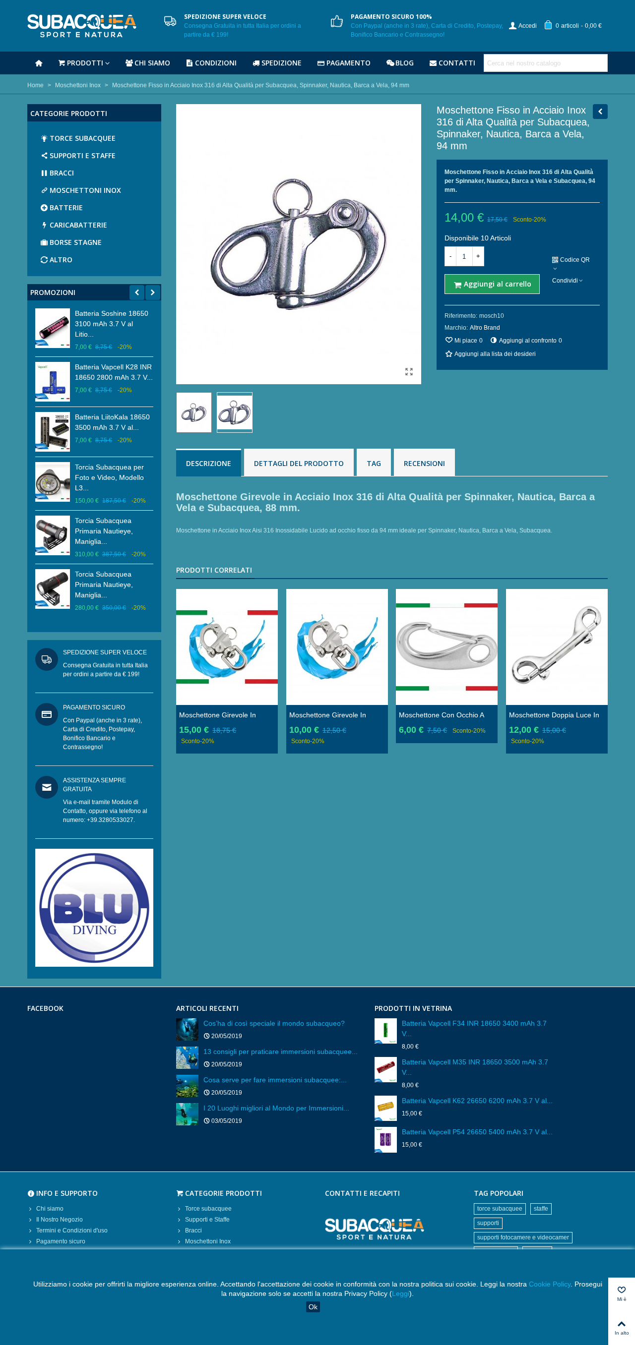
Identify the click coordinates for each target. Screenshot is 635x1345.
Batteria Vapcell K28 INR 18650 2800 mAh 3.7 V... (114, 372)
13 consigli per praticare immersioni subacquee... (280, 1051)
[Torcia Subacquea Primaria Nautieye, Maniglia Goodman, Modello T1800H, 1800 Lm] (52, 589)
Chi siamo (152, 62)
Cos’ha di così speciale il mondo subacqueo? (274, 1023)
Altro (61, 259)
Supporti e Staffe (83, 155)
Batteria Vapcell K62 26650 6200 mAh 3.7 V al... (477, 1101)
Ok (313, 1307)
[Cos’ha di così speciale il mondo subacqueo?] (187, 1029)
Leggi (400, 1293)
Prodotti (85, 62)
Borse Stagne (76, 242)
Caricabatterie (78, 225)
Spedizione (281, 62)
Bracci (62, 172)
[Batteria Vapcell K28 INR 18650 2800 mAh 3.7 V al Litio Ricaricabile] (52, 382)
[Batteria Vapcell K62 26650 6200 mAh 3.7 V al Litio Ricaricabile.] (386, 1108)
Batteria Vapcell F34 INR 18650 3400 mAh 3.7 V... (474, 1028)
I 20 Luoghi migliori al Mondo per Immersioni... (276, 1108)
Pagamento (348, 62)
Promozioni (52, 292)
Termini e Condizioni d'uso (72, 1230)
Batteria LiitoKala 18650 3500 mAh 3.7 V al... (112, 422)
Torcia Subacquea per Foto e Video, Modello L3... (109, 477)
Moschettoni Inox (85, 190)
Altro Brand (485, 327)
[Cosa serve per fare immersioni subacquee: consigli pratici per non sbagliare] (187, 1086)
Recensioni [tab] (424, 463)
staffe (541, 1208)
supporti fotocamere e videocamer (523, 1237)
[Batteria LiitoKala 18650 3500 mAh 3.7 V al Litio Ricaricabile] (52, 432)
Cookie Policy (550, 1284)
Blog (404, 62)
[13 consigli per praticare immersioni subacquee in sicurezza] (187, 1058)
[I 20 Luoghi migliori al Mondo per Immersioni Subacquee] (187, 1114)
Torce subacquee (83, 138)
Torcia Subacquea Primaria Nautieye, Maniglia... (104, 531)
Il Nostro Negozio (59, 1219)
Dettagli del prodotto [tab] (299, 463)
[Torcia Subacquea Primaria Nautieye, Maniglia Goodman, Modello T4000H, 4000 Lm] (52, 535)
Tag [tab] (374, 463)
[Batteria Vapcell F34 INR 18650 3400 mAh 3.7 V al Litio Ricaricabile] (386, 1031)
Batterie (66, 207)
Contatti (457, 62)
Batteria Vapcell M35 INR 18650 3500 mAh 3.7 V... (475, 1067)
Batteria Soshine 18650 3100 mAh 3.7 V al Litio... (111, 323)
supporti (488, 1223)
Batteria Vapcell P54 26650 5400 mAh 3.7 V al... (477, 1132)
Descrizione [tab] (208, 463)
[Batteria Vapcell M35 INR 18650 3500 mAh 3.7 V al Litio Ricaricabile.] (386, 1069)
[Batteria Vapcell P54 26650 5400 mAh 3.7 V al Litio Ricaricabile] (386, 1139)
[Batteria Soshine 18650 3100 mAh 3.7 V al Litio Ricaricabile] (52, 328)
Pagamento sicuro (60, 1241)
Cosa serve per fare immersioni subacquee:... (275, 1080)
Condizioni (216, 62)
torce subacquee (499, 1208)
